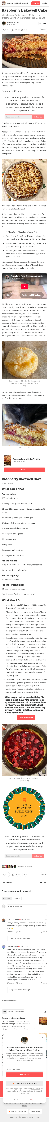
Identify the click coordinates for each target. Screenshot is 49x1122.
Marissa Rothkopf (13, 22)
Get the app (35, 1111)
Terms (33, 1103)
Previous (9, 882)
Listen (44, 23)
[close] (42, 1037)
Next (41, 882)
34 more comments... (9, 1000)
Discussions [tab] (19, 1012)
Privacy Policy (24, 1093)
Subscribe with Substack (26, 1083)
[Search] (45, 1011)
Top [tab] (4, 1012)
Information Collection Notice (29, 1091)
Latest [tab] (10, 1012)
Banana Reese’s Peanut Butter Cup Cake (23, 243)
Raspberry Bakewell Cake (14, 1018)
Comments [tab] (7, 898)
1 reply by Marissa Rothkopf (19, 938)
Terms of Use (35, 1089)
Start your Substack (18, 1111)
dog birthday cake (37, 236)
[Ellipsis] (46, 919)
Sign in (44, 3)
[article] (24, 1024)
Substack (13, 1117)
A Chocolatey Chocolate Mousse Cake (22, 232)
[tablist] (12, 898)
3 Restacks (28, 867)
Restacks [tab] (17, 898)
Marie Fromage (13, 920)
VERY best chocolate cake (28, 250)
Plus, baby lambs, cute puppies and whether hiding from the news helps (16, 1022)
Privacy (27, 1103)
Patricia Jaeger (12, 946)
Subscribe (35, 3)
